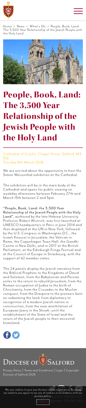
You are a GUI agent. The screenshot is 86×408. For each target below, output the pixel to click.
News (21, 26)
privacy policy (43, 396)
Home (7, 26)
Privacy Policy (12, 370)
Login (59, 370)
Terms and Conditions (38, 370)
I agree (43, 402)
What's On (38, 26)
